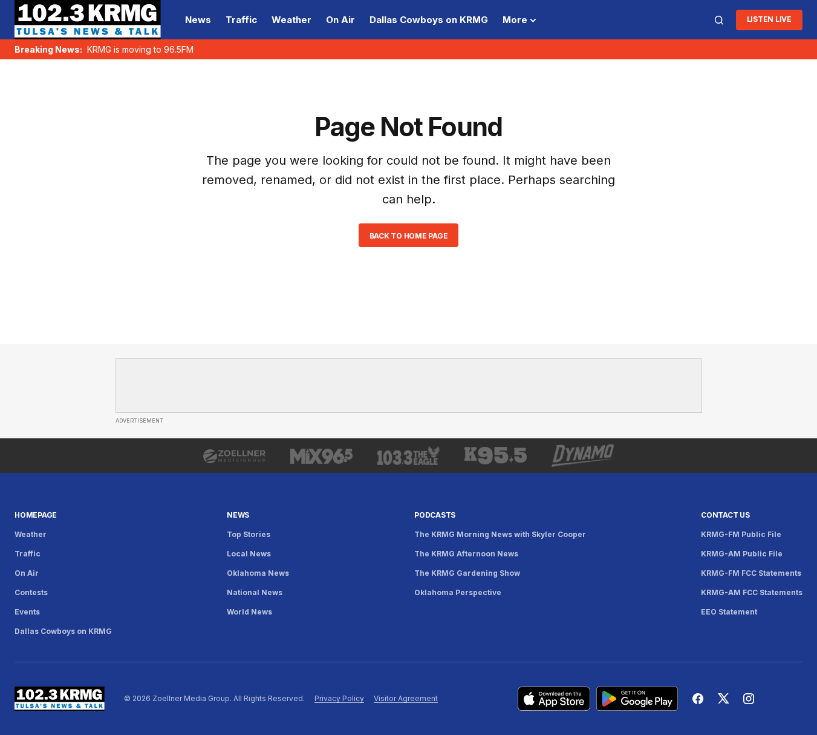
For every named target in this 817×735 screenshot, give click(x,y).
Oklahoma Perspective (457, 592)
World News (249, 611)
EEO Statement (729, 611)
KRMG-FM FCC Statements (751, 573)
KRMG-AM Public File (742, 553)
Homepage (36, 514)
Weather (31, 534)
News (238, 514)
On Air (27, 573)
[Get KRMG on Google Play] (637, 699)
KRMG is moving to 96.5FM (140, 49)
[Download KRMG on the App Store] (554, 699)
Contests (31, 592)
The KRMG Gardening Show (467, 573)
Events (27, 611)
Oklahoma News (258, 573)
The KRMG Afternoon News (466, 553)
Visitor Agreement (406, 698)
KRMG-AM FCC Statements (751, 592)
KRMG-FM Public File (741, 534)
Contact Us (725, 514)
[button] (719, 20)
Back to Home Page (408, 235)
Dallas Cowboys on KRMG (63, 631)
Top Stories (248, 534)
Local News (249, 553)
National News (254, 592)
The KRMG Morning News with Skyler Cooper (500, 534)
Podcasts (434, 514)
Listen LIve (769, 19)
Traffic (28, 553)
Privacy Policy (339, 698)
